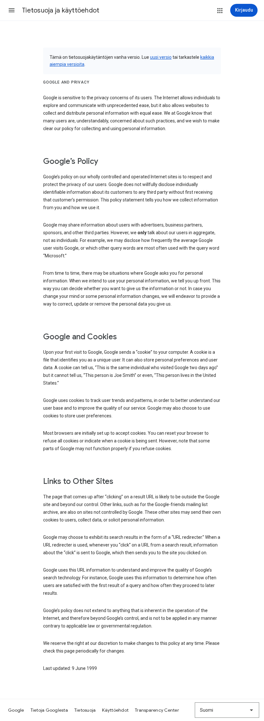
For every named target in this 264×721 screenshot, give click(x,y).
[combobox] (227, 710)
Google (16, 710)
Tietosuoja (85, 710)
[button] (11, 10)
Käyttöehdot (115, 710)
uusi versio (161, 57)
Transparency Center (157, 710)
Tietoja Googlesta (49, 710)
